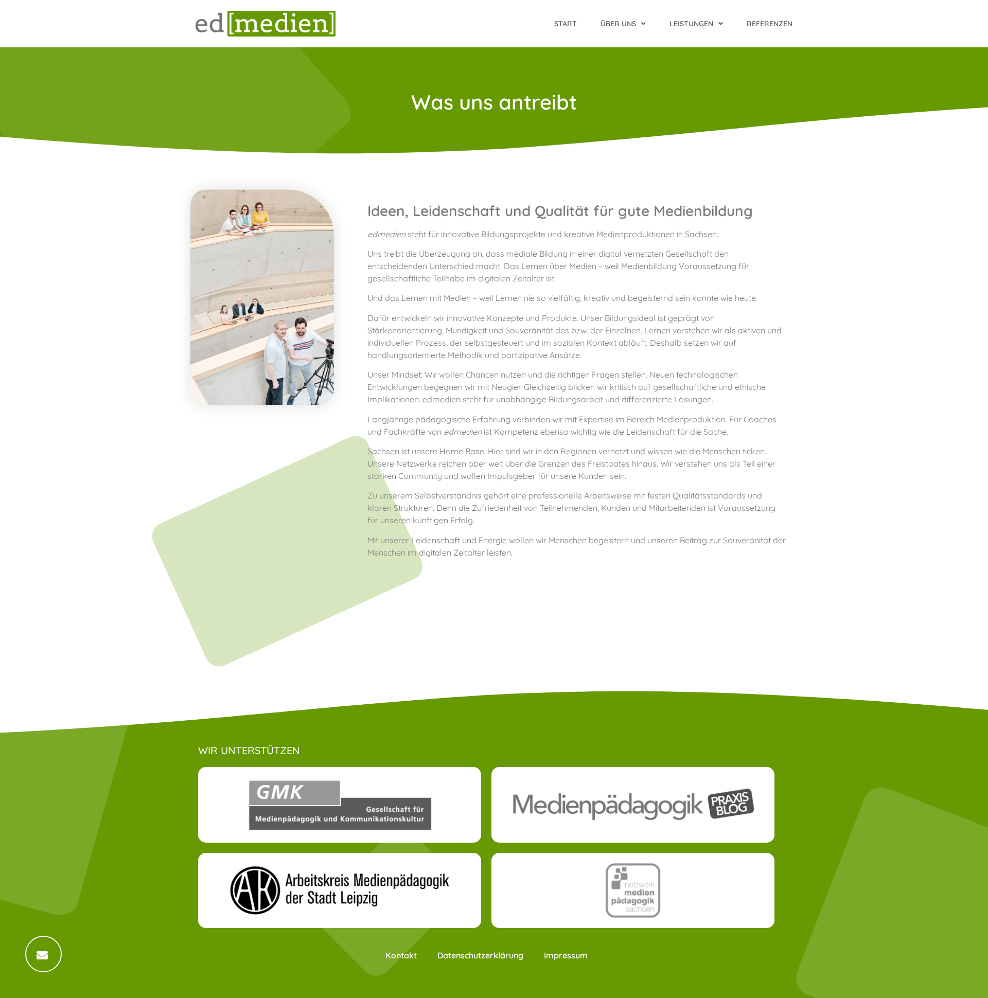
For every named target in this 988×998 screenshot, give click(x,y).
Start (565, 23)
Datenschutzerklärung (480, 955)
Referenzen (769, 23)
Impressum (566, 955)
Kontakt (401, 955)
